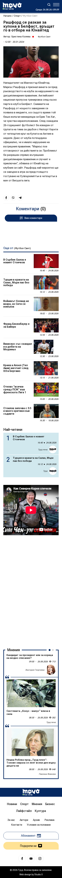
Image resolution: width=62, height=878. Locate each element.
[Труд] (31, 792)
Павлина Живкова (47, 774)
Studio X (38, 874)
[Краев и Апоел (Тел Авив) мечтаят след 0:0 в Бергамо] (46, 368)
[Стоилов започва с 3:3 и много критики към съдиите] (46, 411)
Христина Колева (20, 36)
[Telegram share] (20, 198)
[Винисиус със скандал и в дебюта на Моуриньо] (46, 347)
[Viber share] (13, 198)
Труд (45, 471)
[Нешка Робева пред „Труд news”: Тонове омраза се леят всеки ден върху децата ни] (31, 742)
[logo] (12, 6)
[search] (49, 4)
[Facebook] (22, 858)
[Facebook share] (6, 198)
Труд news (42, 450)
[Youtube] (31, 858)
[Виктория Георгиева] (50, 670)
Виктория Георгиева (34, 670)
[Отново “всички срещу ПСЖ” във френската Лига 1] (46, 390)
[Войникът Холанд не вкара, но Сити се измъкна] (46, 304)
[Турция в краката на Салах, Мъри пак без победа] (46, 282)
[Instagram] (40, 858)
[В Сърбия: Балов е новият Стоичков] (46, 261)
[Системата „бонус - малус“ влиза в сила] (31, 693)
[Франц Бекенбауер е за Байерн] (46, 325)
